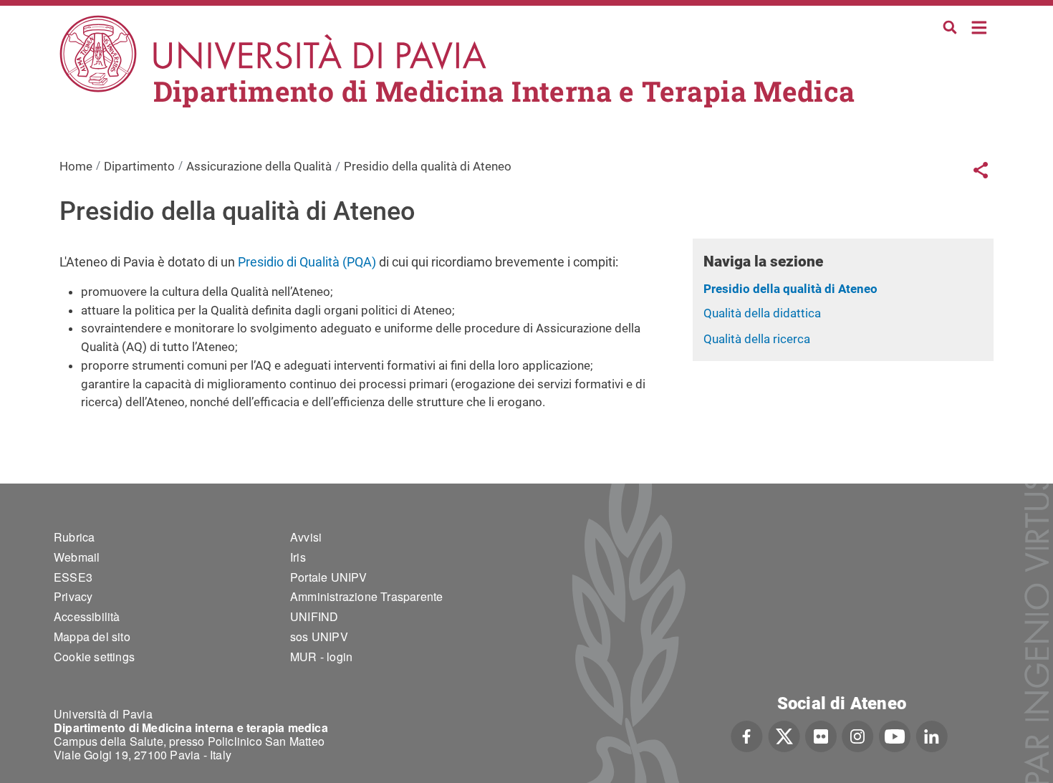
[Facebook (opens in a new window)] (747, 735)
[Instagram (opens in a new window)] (858, 735)
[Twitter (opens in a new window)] (784, 735)
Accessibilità (87, 616)
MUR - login (321, 656)
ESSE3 (73, 577)
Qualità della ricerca (756, 339)
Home (980, 26)
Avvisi (306, 537)
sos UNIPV (319, 636)
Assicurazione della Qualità (259, 166)
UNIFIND (314, 616)
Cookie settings (94, 656)
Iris (298, 557)
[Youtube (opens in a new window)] (894, 735)
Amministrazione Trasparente (366, 596)
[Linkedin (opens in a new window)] (931, 735)
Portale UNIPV (328, 577)
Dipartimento (139, 166)
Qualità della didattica (762, 313)
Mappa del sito (92, 636)
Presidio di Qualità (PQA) (308, 261)
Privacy (73, 596)
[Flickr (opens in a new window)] (821, 735)
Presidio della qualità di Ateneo (790, 289)
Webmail (77, 557)
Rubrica (74, 537)
